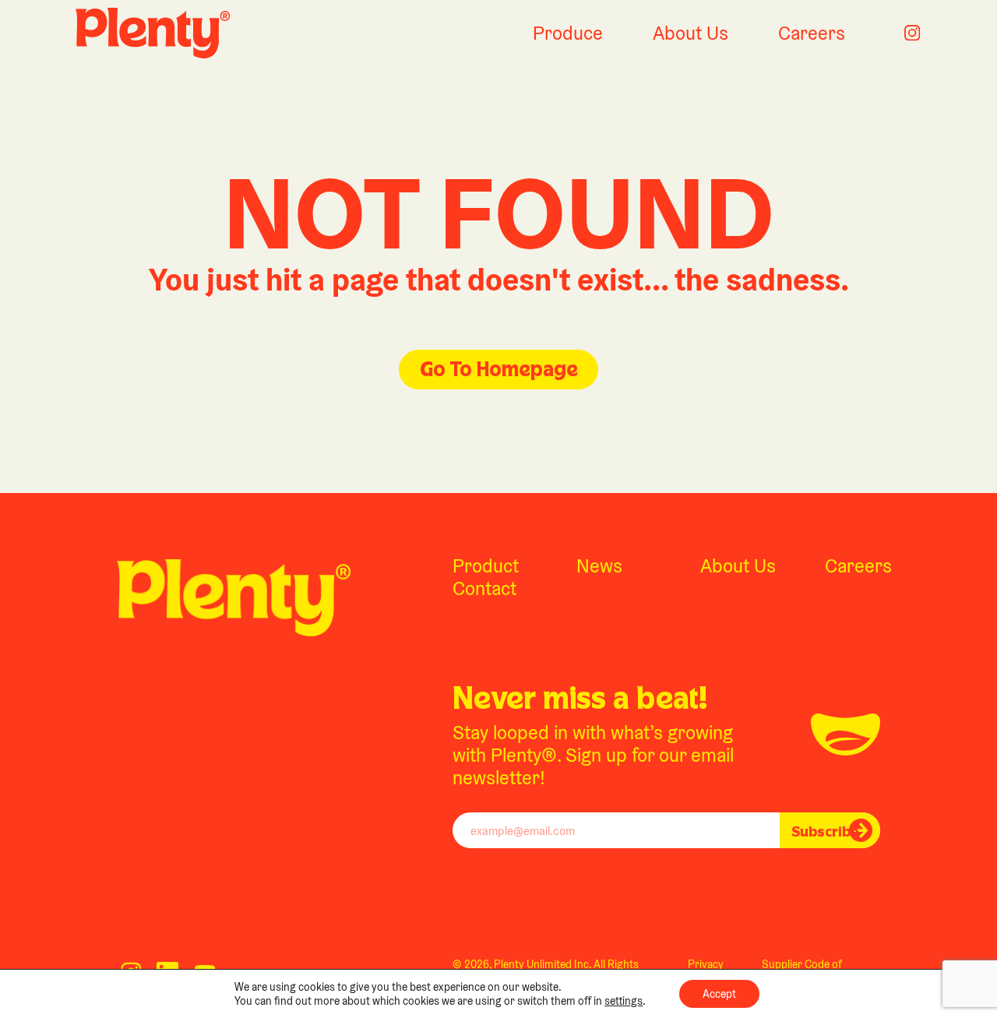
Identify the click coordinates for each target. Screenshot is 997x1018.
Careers (811, 33)
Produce (568, 33)
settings (623, 1001)
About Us (690, 33)
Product (486, 566)
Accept (719, 994)
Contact (484, 588)
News (599, 566)
